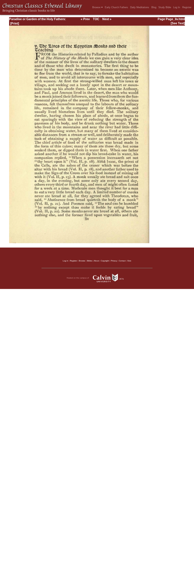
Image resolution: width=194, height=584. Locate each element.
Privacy (114, 261)
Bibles (89, 261)
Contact (122, 261)
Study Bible (164, 7)
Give (129, 261)
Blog (153, 7)
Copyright (105, 261)
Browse (96, 7)
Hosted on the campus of (78, 278)
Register (186, 7)
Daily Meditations (139, 7)
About (96, 261)
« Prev (85, 19)
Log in (65, 261)
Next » (106, 19)
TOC (96, 19)
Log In (176, 7)
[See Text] (178, 23)
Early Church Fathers (116, 7)
